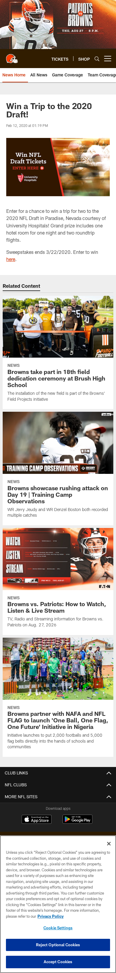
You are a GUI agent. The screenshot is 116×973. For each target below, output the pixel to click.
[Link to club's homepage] (12, 56)
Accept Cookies (58, 961)
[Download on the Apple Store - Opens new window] (36, 820)
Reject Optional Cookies (58, 944)
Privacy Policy (50, 916)
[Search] (97, 59)
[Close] (108, 843)
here (10, 259)
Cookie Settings (58, 927)
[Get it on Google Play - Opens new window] (77, 822)
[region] (58, 904)
